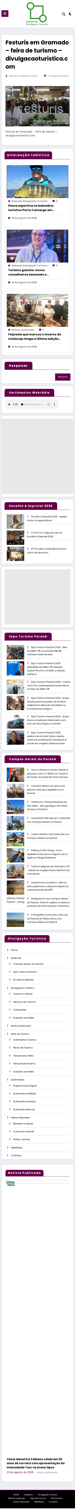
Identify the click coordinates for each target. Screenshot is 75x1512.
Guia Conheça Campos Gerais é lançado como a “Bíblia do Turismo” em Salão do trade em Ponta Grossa (47, 773)
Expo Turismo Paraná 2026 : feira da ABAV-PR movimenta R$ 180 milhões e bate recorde (47, 651)
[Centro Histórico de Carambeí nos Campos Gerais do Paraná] (18, 841)
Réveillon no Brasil (23, 1123)
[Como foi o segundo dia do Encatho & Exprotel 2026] (18, 540)
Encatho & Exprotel (23, 979)
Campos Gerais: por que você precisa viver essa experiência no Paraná (46, 789)
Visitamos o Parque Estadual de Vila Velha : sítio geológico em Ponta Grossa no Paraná (47, 805)
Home (14, 950)
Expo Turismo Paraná (25, 971)
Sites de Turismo (20, 1033)
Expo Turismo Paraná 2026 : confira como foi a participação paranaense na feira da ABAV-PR (48, 685)
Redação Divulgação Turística (23, 76)
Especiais (16, 957)
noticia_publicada (23, 329)
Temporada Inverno (24, 1063)
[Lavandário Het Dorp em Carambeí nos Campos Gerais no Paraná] (18, 825)
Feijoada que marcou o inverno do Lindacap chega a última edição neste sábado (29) (34, 336)
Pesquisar (63, 376)
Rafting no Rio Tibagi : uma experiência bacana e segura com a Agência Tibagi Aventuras (47, 854)
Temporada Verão (23, 1055)
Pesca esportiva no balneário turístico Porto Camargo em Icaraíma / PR (31, 208)
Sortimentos (17, 1079)
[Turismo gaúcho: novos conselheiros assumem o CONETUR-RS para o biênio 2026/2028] (37, 245)
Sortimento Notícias (24, 1109)
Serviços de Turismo (24, 1001)
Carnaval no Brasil (23, 1131)
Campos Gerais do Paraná (28, 964)
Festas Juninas (21, 1139)
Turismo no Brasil (22, 993)
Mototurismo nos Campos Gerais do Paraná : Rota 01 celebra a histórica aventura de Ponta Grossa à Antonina (48, 902)
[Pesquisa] (63, 14)
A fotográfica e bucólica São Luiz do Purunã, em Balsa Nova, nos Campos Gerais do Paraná (47, 918)
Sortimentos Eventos (24, 1101)
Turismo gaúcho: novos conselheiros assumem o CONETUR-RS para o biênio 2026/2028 (29, 272)
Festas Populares (20, 1117)
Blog (19, 1183)
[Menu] (4, 13)
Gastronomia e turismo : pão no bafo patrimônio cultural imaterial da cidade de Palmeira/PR (48, 886)
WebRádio (17, 1147)
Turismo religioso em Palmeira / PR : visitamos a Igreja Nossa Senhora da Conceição (48, 870)
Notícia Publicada (21, 1025)
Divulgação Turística (22, 988)
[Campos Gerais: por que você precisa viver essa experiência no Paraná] (18, 793)
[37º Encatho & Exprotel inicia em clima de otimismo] (18, 556)
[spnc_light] (70, 14)
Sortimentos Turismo (24, 1039)
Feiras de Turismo (23, 1047)
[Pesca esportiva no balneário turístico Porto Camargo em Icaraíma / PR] (37, 181)
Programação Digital (25, 1085)
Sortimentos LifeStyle (24, 1093)
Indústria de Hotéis (23, 1017)
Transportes (19, 1009)
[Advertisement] (37, 456)
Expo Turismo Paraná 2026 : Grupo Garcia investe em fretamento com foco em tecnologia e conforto (48, 720)
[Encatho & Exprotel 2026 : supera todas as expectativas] (18, 524)
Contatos (16, 1155)
